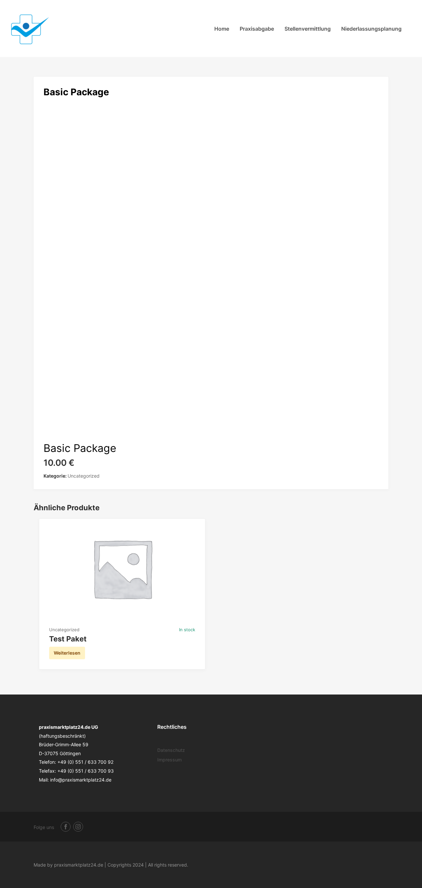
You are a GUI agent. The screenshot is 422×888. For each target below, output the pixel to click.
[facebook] (66, 827)
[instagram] (78, 827)
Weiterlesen (67, 653)
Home (221, 28)
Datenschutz (171, 750)
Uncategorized (84, 476)
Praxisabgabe (257, 28)
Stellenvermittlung (308, 28)
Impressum (169, 759)
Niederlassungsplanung (371, 28)
